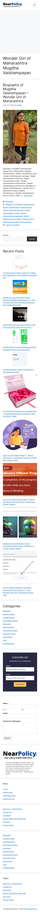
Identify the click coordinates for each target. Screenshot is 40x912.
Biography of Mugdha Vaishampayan (20, 204)
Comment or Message (12, 721)
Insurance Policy (9, 634)
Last (22, 709)
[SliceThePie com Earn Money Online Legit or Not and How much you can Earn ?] (20, 314)
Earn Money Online (10, 621)
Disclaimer (7, 816)
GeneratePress (31, 909)
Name (8, 666)
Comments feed (9, 796)
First (4, 709)
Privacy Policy (8, 825)
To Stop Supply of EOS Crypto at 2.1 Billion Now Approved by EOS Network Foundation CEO (20, 275)
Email (8, 675)
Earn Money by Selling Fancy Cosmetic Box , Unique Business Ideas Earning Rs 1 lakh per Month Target (20, 413)
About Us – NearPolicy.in (12, 884)
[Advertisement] (20, 30)
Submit (7, 738)
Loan (5, 640)
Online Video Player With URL (14, 819)
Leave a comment (13, 225)
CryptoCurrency (9, 618)
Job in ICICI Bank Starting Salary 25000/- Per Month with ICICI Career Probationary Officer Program (19, 502)
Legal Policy (7, 637)
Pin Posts (6, 822)
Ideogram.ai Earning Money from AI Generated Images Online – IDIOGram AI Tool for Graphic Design (18, 546)
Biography (9, 201)
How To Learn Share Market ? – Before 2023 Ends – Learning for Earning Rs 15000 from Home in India (20, 458)
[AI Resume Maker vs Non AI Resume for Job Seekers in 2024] (20, 359)
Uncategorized (8, 644)
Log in (5, 789)
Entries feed (7, 792)
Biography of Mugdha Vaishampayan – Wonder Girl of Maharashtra (16, 93)
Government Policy (10, 631)
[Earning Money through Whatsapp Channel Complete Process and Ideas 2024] (20, 337)
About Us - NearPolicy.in (12, 809)
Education (7, 624)
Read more (28, 196)
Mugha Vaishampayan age (13, 210)
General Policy (8, 627)
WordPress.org (8, 799)
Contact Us (7, 812)
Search (5, 235)
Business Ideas (9, 614)
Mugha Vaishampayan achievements (17, 207)
